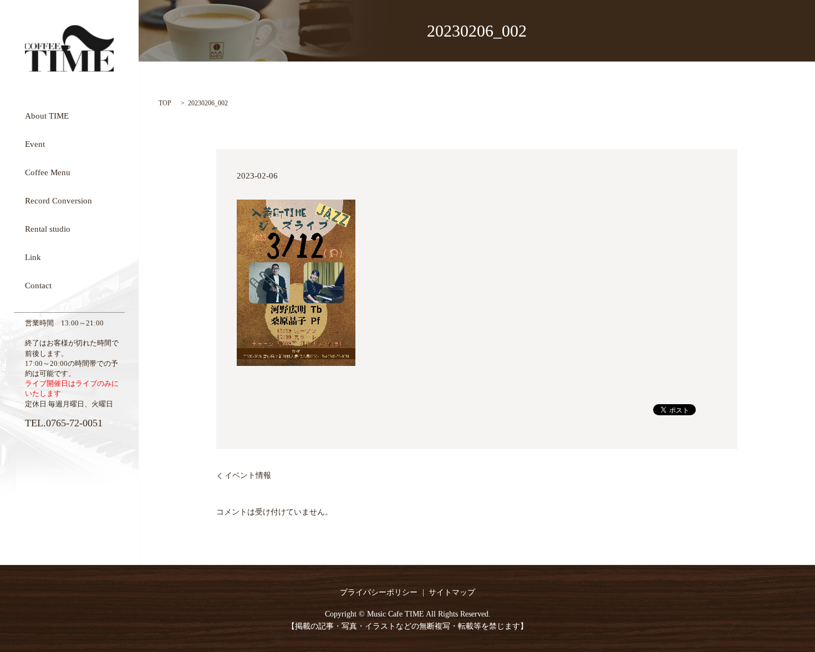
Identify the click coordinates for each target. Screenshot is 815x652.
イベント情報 (248, 475)
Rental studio (47, 228)
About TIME (47, 115)
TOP (165, 103)
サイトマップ (452, 592)
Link (33, 256)
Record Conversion (58, 200)
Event (35, 143)
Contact (38, 285)
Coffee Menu (47, 171)
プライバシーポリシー (378, 592)
